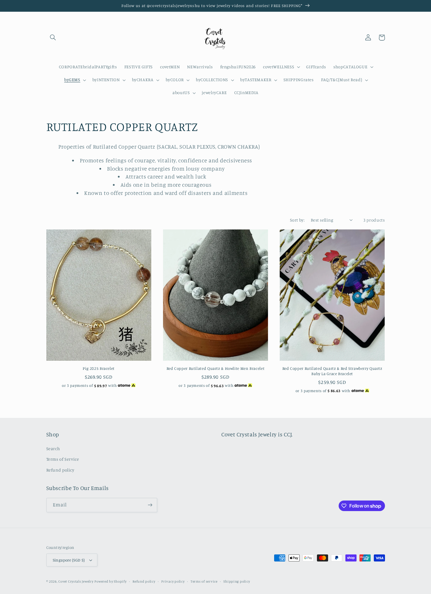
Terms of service (204, 581)
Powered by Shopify (110, 581)
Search (53, 448)
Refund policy (60, 469)
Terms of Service (62, 459)
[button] (53, 37)
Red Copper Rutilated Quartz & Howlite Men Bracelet (216, 368)
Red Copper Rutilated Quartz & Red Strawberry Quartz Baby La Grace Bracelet (332, 371)
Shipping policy (236, 581)
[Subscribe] (150, 505)
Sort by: (297, 219)
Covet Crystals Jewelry (75, 581)
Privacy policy (172, 581)
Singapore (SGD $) (69, 560)
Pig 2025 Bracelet (99, 368)
